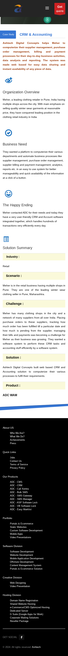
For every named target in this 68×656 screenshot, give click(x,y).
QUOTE (59, 8)
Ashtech (36, 647)
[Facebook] (21, 637)
